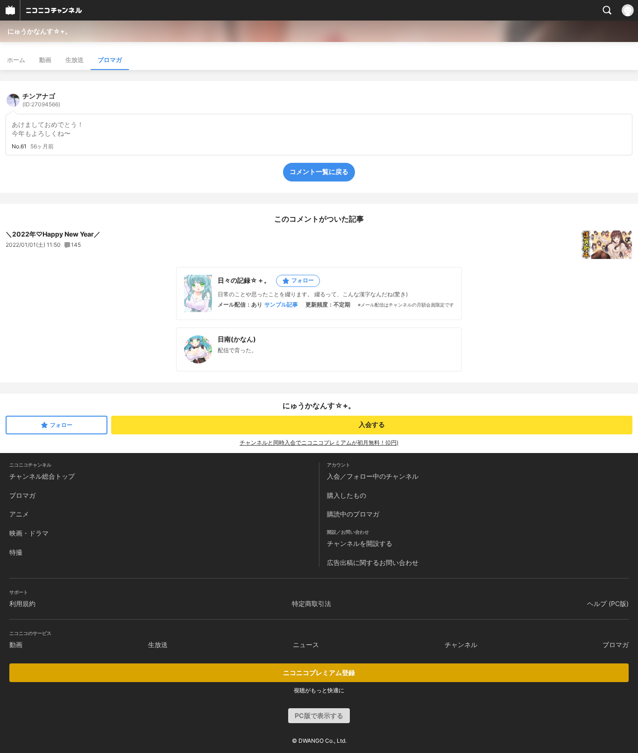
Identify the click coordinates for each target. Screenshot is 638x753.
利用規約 (22, 603)
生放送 (74, 59)
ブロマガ (110, 59)
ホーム (16, 59)
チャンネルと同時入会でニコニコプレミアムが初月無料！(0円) (319, 442)
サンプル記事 (281, 304)
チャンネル (461, 644)
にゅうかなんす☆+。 (39, 31)
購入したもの (346, 495)
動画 (45, 59)
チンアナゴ (41, 100)
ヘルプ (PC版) (608, 603)
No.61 (19, 146)
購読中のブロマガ (353, 514)
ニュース (306, 644)
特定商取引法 (311, 603)
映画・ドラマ (29, 533)
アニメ (19, 514)
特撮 (15, 552)
